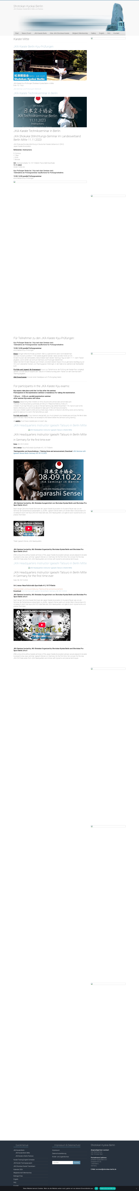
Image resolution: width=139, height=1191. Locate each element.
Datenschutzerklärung (59, 1153)
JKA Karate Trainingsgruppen (23, 1163)
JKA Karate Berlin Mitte (23, 1153)
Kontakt (116, 33)
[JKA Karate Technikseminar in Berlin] (50, 98)
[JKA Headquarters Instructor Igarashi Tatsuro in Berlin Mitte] (50, 430)
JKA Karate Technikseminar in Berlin (36, 93)
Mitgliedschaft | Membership (23, 1173)
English (101, 33)
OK (96, 1188)
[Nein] (136, 1188)
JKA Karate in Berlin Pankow (24, 1156)
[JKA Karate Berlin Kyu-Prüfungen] (50, 51)
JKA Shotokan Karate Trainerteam (24, 1166)
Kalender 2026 (18, 1169)
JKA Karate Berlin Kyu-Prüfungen (33, 46)
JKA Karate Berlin (19, 1150)
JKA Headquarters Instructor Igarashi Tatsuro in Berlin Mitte (50, 425)
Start (17, 33)
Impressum (56, 1150)
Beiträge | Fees (18, 1176)
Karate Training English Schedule (24, 1160)
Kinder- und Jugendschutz (60, 1157)
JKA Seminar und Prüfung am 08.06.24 (27, 89)
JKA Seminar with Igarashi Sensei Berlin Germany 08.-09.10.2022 (44, 591)
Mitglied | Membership (80, 33)
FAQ (108, 33)
